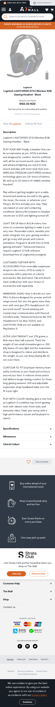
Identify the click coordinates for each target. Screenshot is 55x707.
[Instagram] (27, 646)
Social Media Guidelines (27, 674)
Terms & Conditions (25, 671)
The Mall (10, 659)
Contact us (9, 607)
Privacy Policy (41, 671)
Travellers (21, 659)
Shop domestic (44, 3)
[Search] (5, 16)
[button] (3, 9)
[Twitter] (35, 646)
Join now (16, 574)
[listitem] (27, 485)
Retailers (11, 671)
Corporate (33, 659)
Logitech (16, 123)
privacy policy (39, 695)
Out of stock (42, 462)
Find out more (38, 574)
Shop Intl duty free (16, 3)
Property (44, 659)
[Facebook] (20, 646)
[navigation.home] (29, 9)
